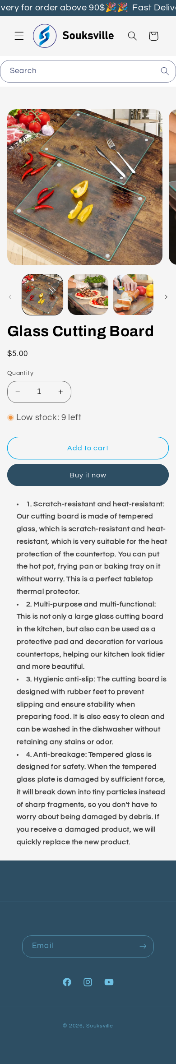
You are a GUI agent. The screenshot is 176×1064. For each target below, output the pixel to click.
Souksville (99, 1025)
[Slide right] (166, 297)
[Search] (165, 70)
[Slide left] (10, 297)
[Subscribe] (142, 946)
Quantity (20, 373)
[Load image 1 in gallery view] (42, 294)
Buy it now (88, 475)
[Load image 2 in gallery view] (88, 294)
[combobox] (88, 71)
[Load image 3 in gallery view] (133, 294)
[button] (19, 36)
